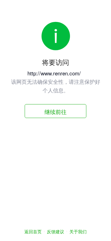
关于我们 (78, 231)
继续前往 (55, 112)
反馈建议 (55, 231)
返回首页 (33, 231)
